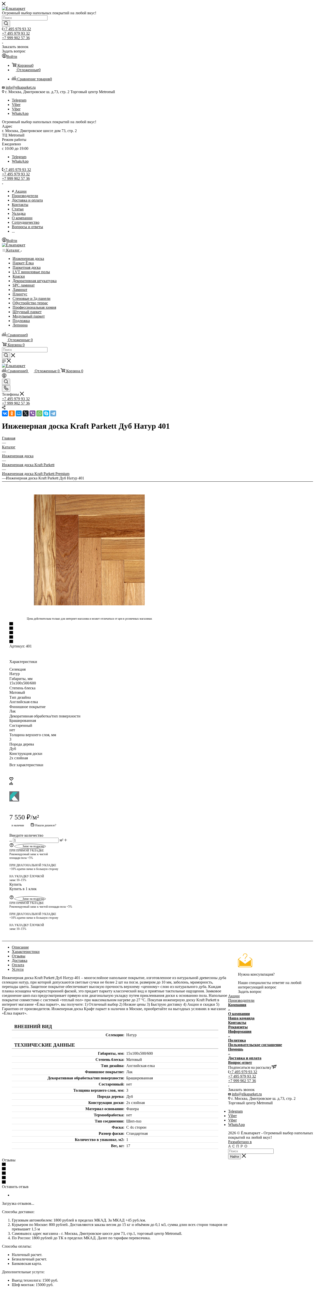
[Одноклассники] (12, 413)
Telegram (19, 100)
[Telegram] (53, 413)
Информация (240, 1031)
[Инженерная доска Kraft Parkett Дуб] (89, 549)
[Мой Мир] (19, 413)
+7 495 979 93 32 (17, 29)
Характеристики (26, 952)
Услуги (18, 969)
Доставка (19, 960)
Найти (234, 1156)
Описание (20, 947)
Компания (237, 1005)
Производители (241, 1000)
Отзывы (18, 956)
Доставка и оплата (244, 1058)
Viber (16, 104)
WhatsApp (20, 113)
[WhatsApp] (39, 413)
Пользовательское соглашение (255, 1045)
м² (61, 840)
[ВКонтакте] (5, 413)
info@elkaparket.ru (21, 87)
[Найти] (6, 23)
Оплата (18, 965)
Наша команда (241, 1018)
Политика (237, 1040)
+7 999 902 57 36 (16, 38)
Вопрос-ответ (240, 1062)
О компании (239, 1014)
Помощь (235, 1049)
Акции (234, 996)
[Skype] (46, 413)
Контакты (237, 1022)
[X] (26, 413)
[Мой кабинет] (4, 376)
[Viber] (32, 413)
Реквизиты (238, 1027)
